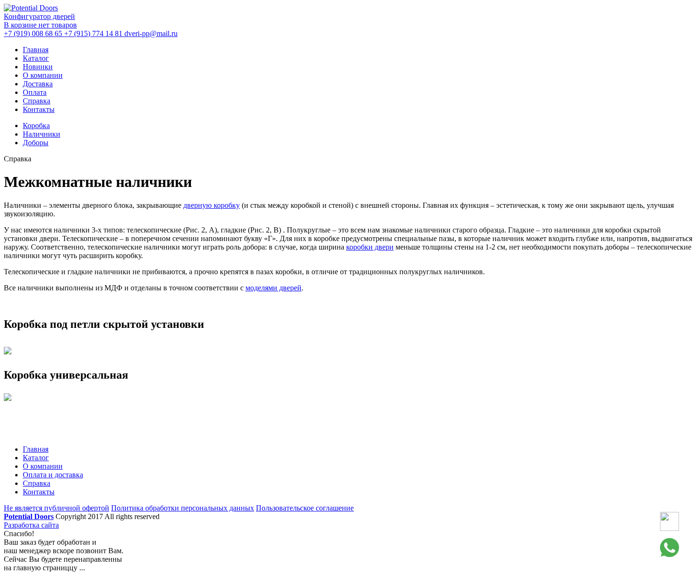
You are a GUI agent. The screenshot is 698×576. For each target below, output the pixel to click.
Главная (35, 50)
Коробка (36, 125)
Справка (36, 101)
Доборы (35, 143)
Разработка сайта (31, 525)
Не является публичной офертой (56, 508)
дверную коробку (211, 205)
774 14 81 (94, 33)
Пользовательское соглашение (305, 508)
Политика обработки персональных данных (182, 508)
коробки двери (370, 247)
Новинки (38, 67)
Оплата (35, 92)
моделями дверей (273, 288)
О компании (43, 75)
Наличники (41, 134)
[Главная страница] (31, 8)
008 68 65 (34, 33)
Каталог (36, 58)
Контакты (39, 109)
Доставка (38, 84)
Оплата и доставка (53, 475)
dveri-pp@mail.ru (151, 33)
